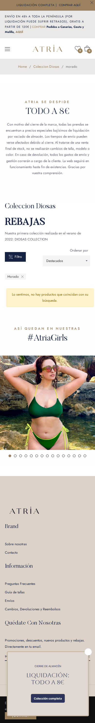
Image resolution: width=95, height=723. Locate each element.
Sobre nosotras (16, 544)
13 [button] (74, 456)
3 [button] (20, 456)
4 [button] (26, 456)
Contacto (11, 552)
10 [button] (58, 456)
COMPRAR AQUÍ (69, 5)
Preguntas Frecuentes (20, 583)
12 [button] (68, 456)
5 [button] (31, 456)
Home (22, 66)
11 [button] (63, 456)
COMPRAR (39, 27)
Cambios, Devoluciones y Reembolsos (32, 609)
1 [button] (10, 456)
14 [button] (79, 456)
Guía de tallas (15, 592)
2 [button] (15, 456)
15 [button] (85, 456)
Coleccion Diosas (46, 66)
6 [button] (36, 456)
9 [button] (52, 456)
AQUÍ (19, 32)
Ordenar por (79, 250)
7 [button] (42, 456)
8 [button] (47, 456)
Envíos (9, 600)
